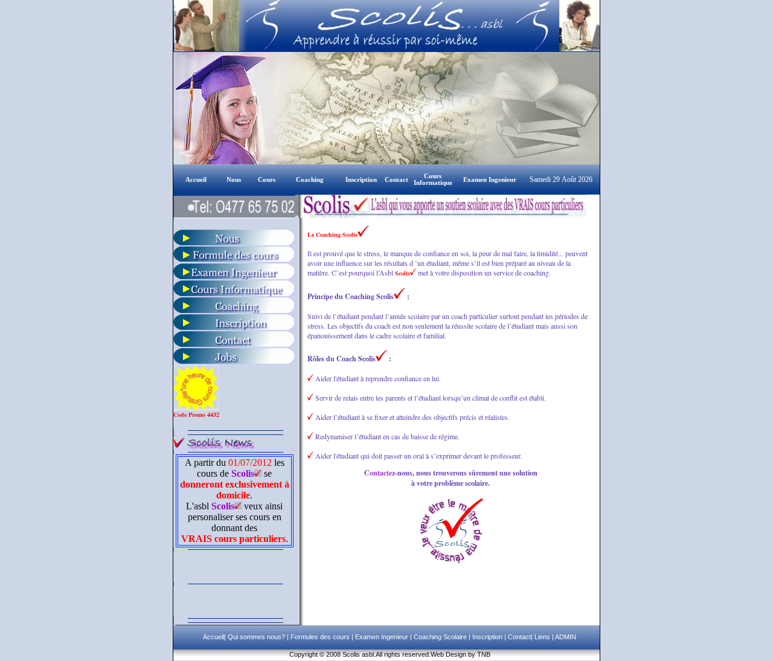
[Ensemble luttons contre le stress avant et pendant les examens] (234, 311)
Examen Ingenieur (380, 636)
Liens (542, 636)
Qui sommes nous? (257, 636)
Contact (518, 636)
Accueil (213, 636)
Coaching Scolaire (439, 636)
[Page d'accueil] (184, 178)
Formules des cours (320, 636)
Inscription (486, 636)
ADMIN (565, 636)
